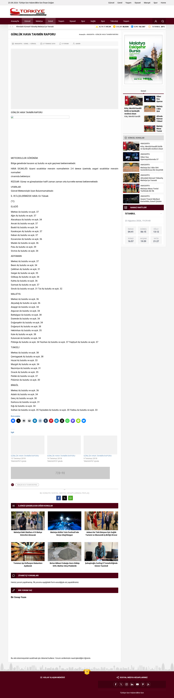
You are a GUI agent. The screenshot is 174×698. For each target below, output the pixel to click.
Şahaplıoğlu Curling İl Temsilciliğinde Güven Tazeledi (101, 564)
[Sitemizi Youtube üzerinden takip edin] (137, 684)
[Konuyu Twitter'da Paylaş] (64, 498)
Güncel (33, 44)
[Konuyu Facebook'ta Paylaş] (58, 498)
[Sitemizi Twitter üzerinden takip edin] (121, 684)
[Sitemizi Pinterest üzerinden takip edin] (143, 684)
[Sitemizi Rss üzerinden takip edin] (148, 684)
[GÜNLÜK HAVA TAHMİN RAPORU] (27, 445)
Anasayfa (82, 34)
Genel (26, 44)
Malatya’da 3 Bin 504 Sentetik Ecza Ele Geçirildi (151, 168)
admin (78, 44)
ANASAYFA (90, 34)
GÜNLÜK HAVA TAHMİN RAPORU (25, 455)
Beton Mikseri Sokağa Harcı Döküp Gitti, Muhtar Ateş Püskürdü (65, 564)
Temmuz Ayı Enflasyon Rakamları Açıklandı (27, 564)
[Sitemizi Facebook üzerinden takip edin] (116, 684)
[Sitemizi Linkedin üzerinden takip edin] (132, 684)
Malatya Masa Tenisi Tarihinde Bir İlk (159, 131)
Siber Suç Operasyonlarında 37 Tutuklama (159, 101)
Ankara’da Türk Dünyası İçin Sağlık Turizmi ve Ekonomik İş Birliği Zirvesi (101, 533)
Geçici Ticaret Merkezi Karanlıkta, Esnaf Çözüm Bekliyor (150, 201)
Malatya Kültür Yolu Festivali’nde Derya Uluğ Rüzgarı (64, 533)
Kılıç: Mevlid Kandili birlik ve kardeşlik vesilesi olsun (133, 111)
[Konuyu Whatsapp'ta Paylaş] (70, 498)
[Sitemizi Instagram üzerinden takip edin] (127, 684)
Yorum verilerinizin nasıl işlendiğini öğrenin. (73, 658)
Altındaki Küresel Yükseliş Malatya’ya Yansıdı (35, 26)
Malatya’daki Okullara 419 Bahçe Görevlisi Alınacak (28, 533)
